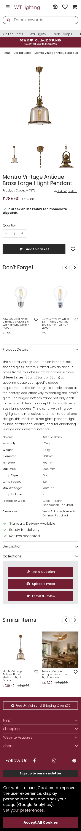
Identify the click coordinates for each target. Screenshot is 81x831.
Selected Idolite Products (40, 42)
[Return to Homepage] (27, 7)
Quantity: (9, 225)
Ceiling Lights (13, 34)
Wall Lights (38, 34)
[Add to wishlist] (36, 319)
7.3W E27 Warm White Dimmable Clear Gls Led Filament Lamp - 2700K (55, 323)
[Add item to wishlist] (73, 249)
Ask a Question (67, 191)
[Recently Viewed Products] (55, 7)
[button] (3, 99)
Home (6, 53)
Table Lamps (62, 34)
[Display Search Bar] (45, 5)
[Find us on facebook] (34, 760)
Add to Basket (37, 249)
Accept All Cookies (41, 822)
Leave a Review (43, 596)
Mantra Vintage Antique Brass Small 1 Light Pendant (56, 674)
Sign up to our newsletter (41, 773)
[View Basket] (74, 7)
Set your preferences (23, 810)
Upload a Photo (43, 584)
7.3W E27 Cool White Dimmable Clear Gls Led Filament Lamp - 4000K (16, 323)
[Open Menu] (8, 7)
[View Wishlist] (65, 7)
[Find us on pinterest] (74, 760)
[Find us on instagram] (54, 760)
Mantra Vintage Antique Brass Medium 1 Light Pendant (12, 676)
